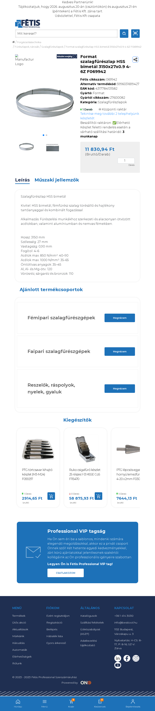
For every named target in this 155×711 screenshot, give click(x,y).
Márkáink (18, 636)
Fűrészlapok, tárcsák (27, 46)
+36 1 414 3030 (123, 615)
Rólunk (17, 663)
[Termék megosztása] (135, 60)
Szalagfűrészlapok (52, 46)
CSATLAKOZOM (65, 572)
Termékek (18, 615)
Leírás (22, 180)
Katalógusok (88, 615)
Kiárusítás (18, 643)
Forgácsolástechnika (29, 42)
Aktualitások (20, 629)
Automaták (19, 649)
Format (92, 93)
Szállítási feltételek (92, 622)
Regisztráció (54, 622)
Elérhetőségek (22, 656)
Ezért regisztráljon (58, 615)
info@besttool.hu (125, 622)
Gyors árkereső (56, 643)
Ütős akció (19, 622)
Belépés (51, 629)
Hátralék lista (54, 636)
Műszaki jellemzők (57, 180)
